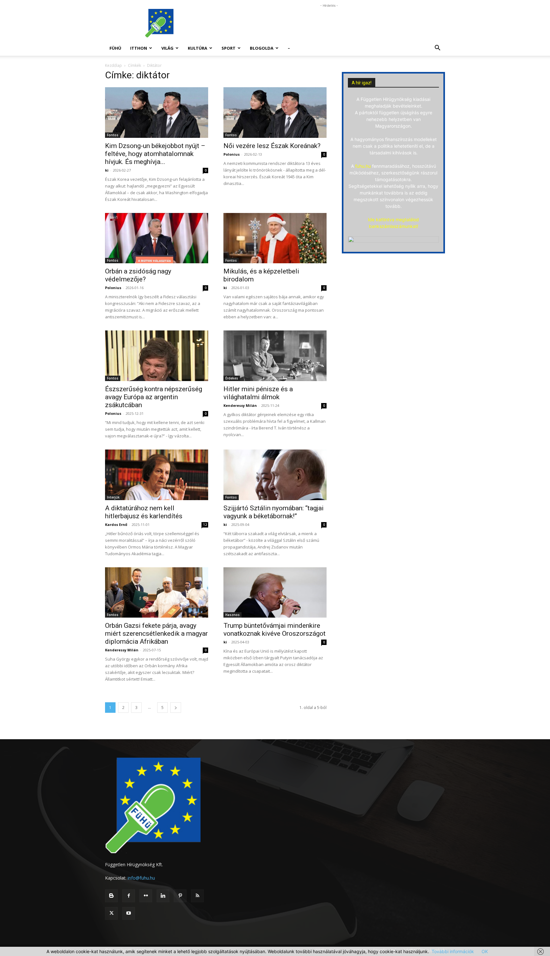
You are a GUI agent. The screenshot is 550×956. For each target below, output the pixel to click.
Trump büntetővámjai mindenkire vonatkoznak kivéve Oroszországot (274, 629)
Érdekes (231, 378)
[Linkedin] (163, 895)
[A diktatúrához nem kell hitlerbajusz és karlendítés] (156, 475)
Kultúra (197, 48)
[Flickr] (145, 895)
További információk (453, 951)
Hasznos (232, 615)
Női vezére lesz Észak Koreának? (272, 146)
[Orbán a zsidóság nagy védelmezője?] (156, 238)
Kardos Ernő (116, 524)
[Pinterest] (180, 895)
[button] (437, 49)
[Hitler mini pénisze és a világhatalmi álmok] (275, 355)
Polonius (231, 154)
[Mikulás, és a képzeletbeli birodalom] (275, 238)
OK (485, 951)
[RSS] (197, 895)
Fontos (112, 135)
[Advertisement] (329, 23)
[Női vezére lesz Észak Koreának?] (275, 112)
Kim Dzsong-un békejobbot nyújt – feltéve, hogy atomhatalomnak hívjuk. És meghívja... (155, 154)
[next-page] (175, 707)
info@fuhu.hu (141, 878)
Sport (229, 48)
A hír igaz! (361, 82)
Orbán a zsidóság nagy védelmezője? (138, 275)
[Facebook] (128, 895)
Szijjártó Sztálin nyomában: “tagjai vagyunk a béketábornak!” (273, 512)
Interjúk (113, 497)
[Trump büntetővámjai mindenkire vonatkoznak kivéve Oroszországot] (275, 592)
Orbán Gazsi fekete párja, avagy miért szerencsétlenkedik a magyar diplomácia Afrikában (156, 633)
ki (107, 170)
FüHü (115, 48)
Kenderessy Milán (240, 405)
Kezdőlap (113, 65)
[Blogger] (111, 895)
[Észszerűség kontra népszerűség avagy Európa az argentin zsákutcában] (156, 355)
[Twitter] (111, 913)
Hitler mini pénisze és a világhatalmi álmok (258, 393)
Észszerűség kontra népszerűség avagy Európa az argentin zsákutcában (153, 397)
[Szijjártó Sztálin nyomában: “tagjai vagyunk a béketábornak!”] (275, 475)
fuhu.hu (363, 166)
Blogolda (261, 48)
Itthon (138, 48)
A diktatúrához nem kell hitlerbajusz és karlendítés (143, 512)
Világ (167, 48)
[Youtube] (128, 913)
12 (205, 524)
